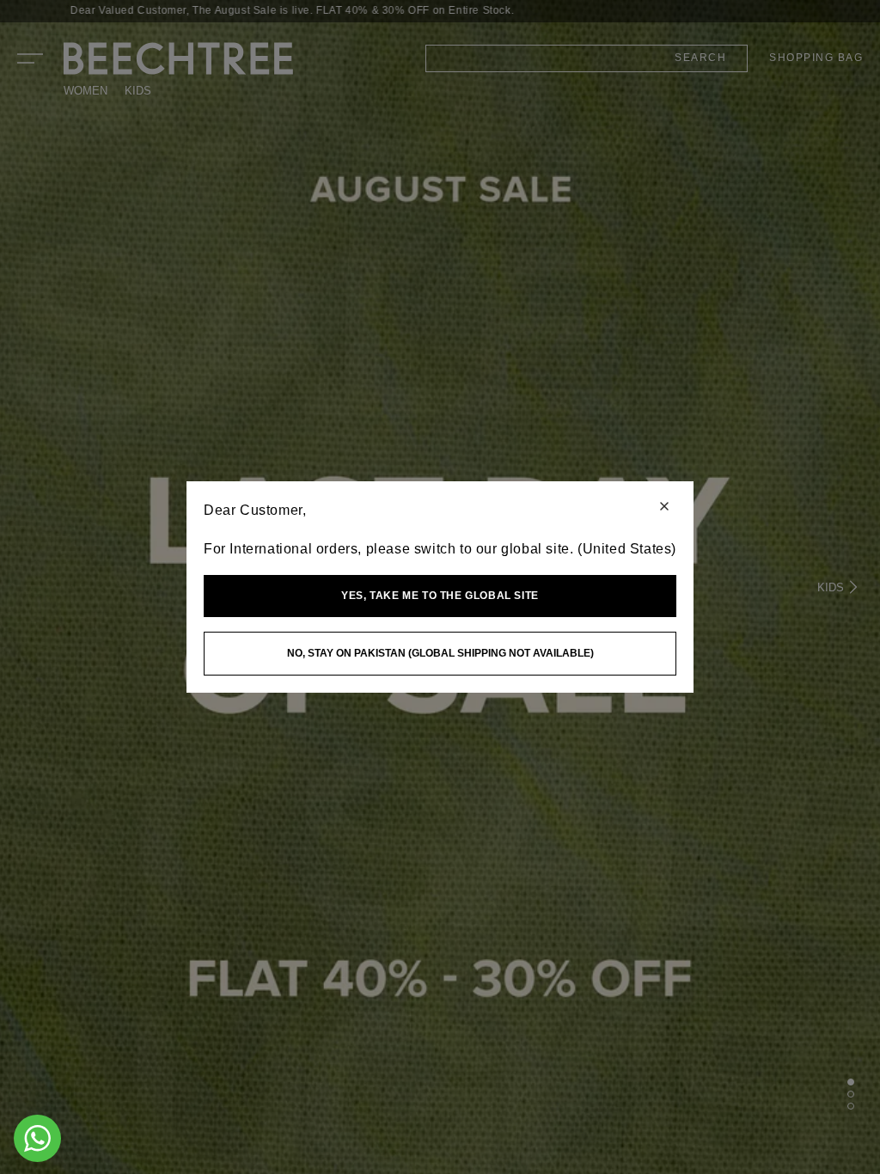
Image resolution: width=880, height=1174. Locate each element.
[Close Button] (664, 507)
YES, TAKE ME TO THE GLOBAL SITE (440, 596)
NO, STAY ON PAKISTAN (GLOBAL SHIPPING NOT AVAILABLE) (440, 653)
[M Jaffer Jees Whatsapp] (37, 1138)
